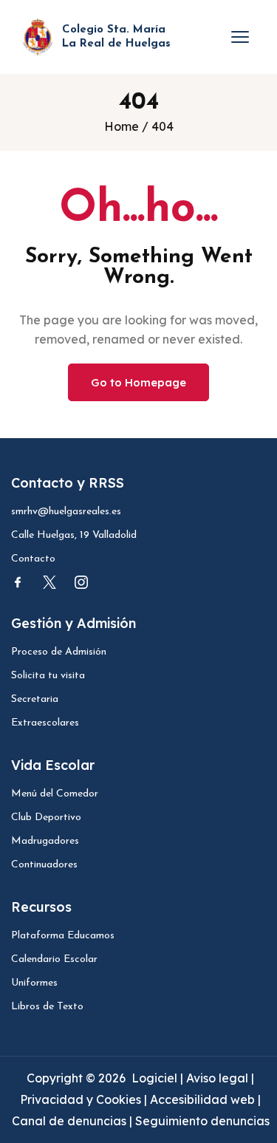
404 (162, 126)
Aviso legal (218, 1078)
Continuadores (44, 864)
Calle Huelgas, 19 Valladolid (74, 535)
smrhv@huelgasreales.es (66, 511)
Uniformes (34, 983)
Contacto (33, 558)
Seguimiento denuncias (202, 1120)
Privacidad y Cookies (82, 1099)
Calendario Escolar (54, 959)
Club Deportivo (46, 817)
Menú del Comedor (54, 793)
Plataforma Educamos (62, 935)
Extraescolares (45, 723)
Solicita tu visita (48, 675)
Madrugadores (45, 841)
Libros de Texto (47, 1006)
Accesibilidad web (202, 1099)
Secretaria (34, 699)
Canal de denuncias (69, 1120)
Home (121, 126)
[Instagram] (81, 582)
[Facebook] (17, 582)
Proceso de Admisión (58, 652)
